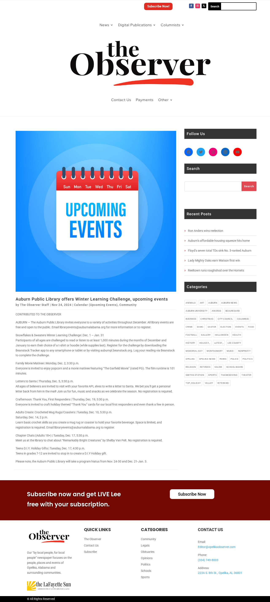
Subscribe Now (192, 494)
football (191, 335)
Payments (145, 100)
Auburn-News (229, 303)
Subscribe (90, 551)
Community (128, 304)
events (239, 327)
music (230, 351)
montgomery (215, 351)
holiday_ (204, 343)
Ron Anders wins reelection (205, 230)
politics (247, 359)
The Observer (92, 539)
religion (191, 367)
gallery (206, 335)
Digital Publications (135, 25)
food (251, 327)
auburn (212, 303)
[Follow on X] (204, 6)
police (234, 359)
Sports (145, 577)
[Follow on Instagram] (197, 6)
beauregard (232, 311)
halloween (221, 335)
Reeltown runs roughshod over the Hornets (216, 270)
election (225, 327)
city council (225, 319)
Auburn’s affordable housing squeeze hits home (219, 240)
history (190, 343)
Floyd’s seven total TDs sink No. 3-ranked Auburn (219, 250)
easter (212, 327)
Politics (145, 564)
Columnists (170, 25)
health (236, 335)
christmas (206, 319)
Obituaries (147, 551)
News (104, 25)
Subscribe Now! (158, 6)
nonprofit (244, 351)
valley (209, 383)
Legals (145, 545)
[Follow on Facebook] (191, 6)
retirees (205, 367)
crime (189, 327)
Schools (146, 570)
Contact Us (121, 100)
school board (234, 367)
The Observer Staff (34, 304)
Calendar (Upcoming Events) (96, 304)
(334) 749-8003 (208, 560)
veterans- (223, 383)
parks (223, 359)
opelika (190, 359)
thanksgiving (229, 375)
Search (249, 186)
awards (216, 311)
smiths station (195, 375)
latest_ (219, 343)
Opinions (147, 558)
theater (246, 375)
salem (218, 367)
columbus (243, 319)
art (202, 303)
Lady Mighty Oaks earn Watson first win (214, 260)
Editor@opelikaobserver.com (216, 547)
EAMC (200, 327)
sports (212, 375)
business (191, 319)
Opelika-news (207, 359)
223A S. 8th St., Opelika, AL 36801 (220, 573)
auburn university (197, 311)
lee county (234, 343)
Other (163, 100)
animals (191, 303)
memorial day (194, 351)
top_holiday (193, 383)
